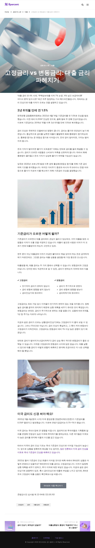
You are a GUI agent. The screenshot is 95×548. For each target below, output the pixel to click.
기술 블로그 (59, 538)
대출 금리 (37, 505)
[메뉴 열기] (87, 4)
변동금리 (46, 505)
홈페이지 (35, 538)
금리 (28, 505)
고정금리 (21, 505)
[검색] (82, 4)
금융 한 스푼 (44, 65)
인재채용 (46, 538)
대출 (53, 65)
